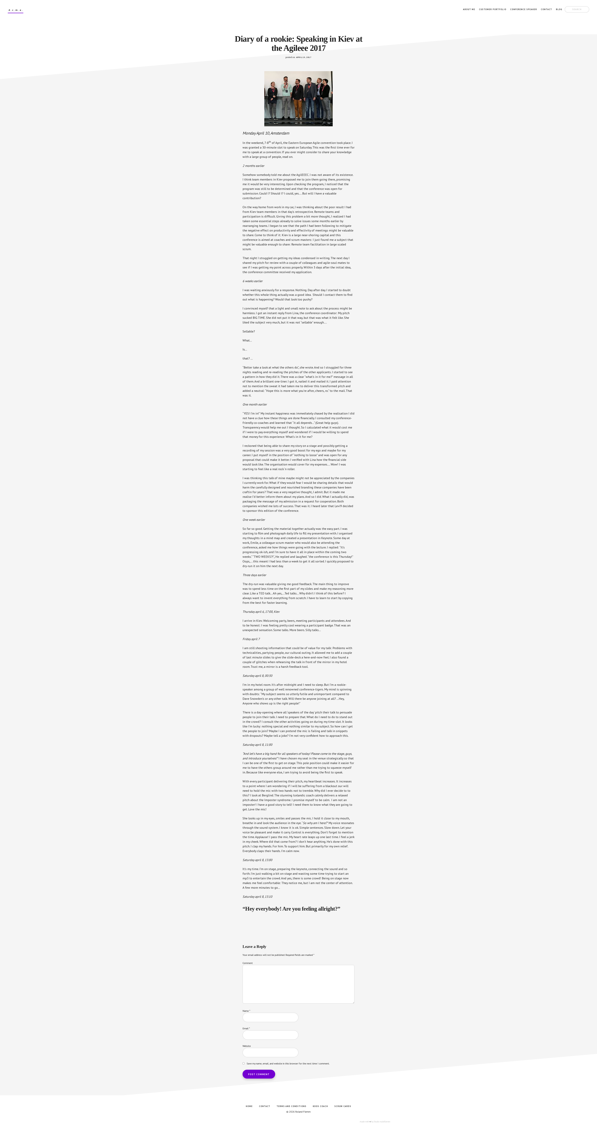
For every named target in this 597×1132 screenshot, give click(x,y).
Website (247, 1045)
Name (246, 1010)
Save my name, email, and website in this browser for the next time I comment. (288, 1063)
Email (246, 1028)
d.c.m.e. (16, 10)
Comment (248, 963)
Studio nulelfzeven (382, 1121)
